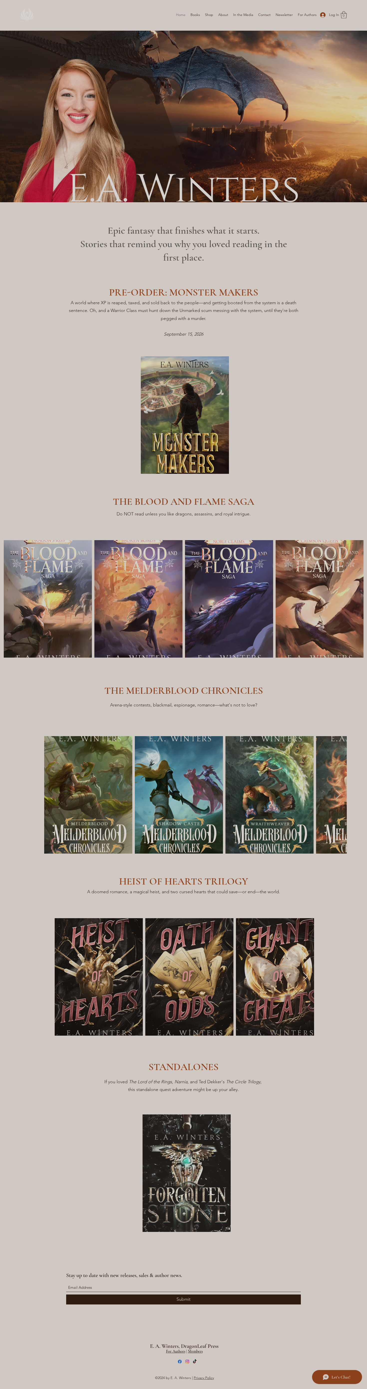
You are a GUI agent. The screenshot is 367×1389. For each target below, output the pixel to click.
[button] (183, 746)
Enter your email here (115, 707)
